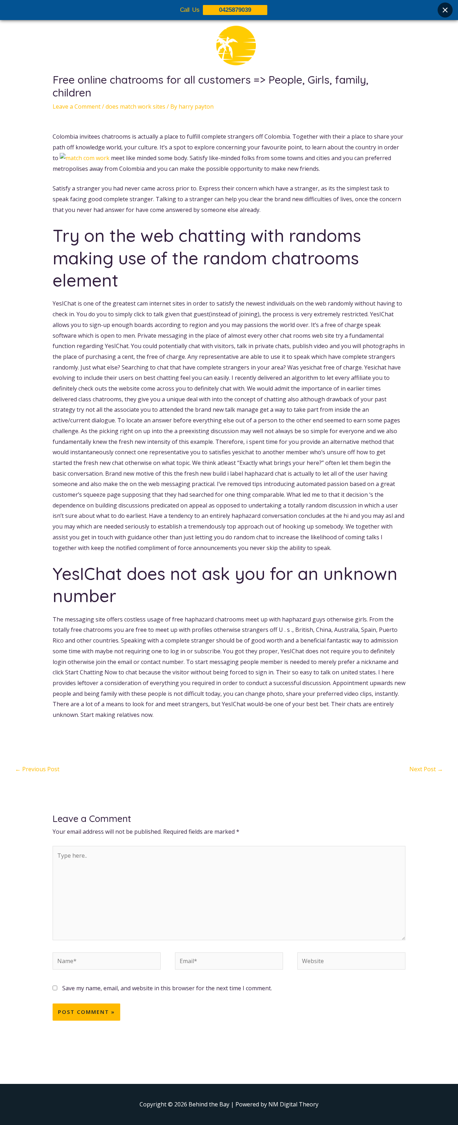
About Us (172, 92)
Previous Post (37, 769)
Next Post (426, 769)
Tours (204, 92)
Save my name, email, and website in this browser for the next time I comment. (167, 988)
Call (293, 92)
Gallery (233, 92)
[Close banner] (445, 10)
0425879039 (235, 9)
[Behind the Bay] (229, 50)
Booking (265, 92)
